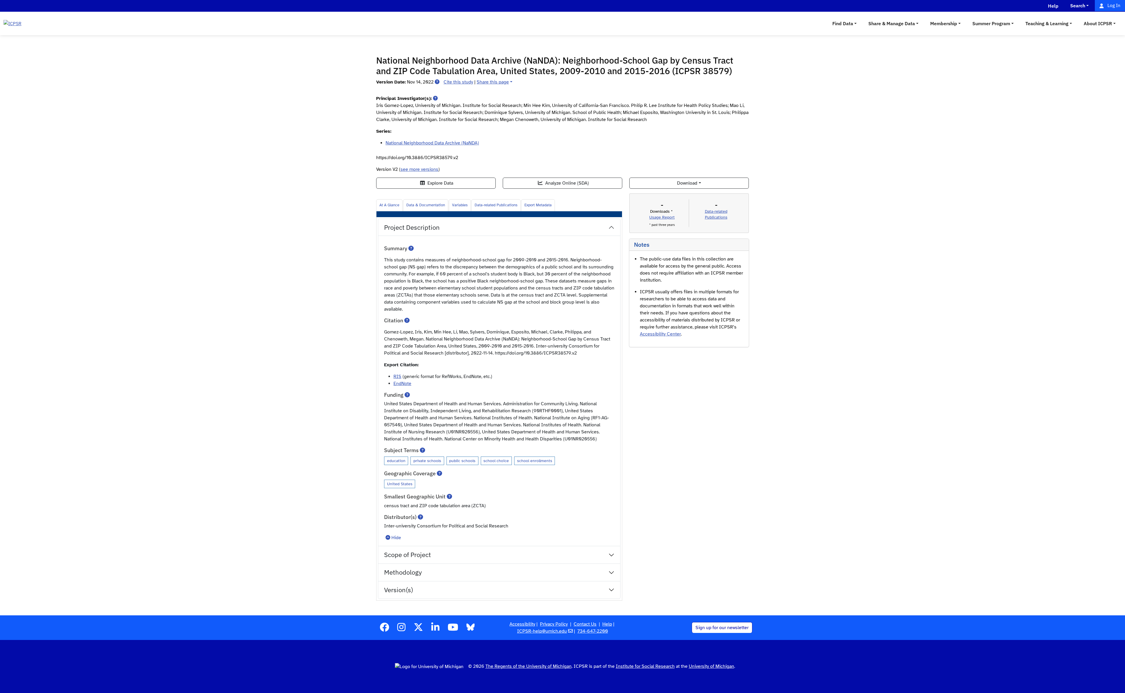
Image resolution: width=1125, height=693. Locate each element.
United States (399, 483)
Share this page (493, 82)
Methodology (403, 572)
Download (687, 183)
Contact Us (585, 624)
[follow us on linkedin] (435, 629)
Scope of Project (407, 554)
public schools (462, 460)
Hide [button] (396, 538)
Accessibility (522, 624)
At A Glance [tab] (389, 205)
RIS (397, 376)
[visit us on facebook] (384, 629)
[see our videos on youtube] (453, 629)
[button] (437, 82)
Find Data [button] (842, 23)
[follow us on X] (418, 629)
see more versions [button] (419, 169)
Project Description (412, 227)
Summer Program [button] (991, 23)
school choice (496, 460)
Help (607, 624)
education (396, 460)
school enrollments (534, 460)
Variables (460, 205)
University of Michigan (711, 666)
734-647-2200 (592, 631)
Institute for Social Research (645, 666)
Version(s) (398, 589)
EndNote (402, 383)
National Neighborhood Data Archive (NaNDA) (432, 143)
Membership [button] (943, 23)
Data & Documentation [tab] (425, 205)
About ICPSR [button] (1098, 23)
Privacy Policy (554, 624)
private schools (427, 460)
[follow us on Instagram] (401, 629)
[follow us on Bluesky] (470, 629)
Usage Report (662, 217)
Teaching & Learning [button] (1046, 23)
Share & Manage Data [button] (891, 23)
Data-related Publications (496, 205)
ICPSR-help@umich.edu (542, 631)
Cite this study (458, 82)
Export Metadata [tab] (538, 205)
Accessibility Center (660, 334)
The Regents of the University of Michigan (528, 666)
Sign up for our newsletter (722, 628)
